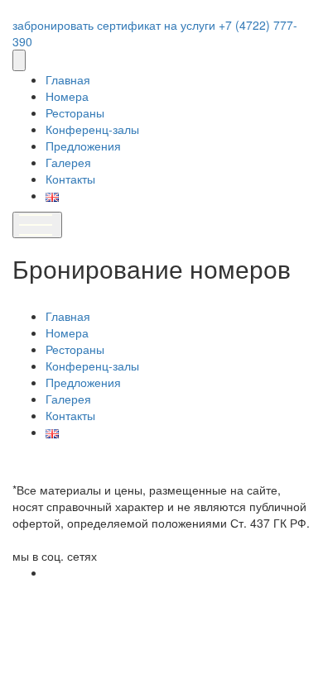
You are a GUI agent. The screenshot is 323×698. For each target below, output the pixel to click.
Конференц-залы (92, 129)
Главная (68, 79)
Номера (67, 96)
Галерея (68, 162)
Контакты (70, 178)
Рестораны (75, 112)
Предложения (83, 145)
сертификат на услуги (158, 25)
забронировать (54, 25)
